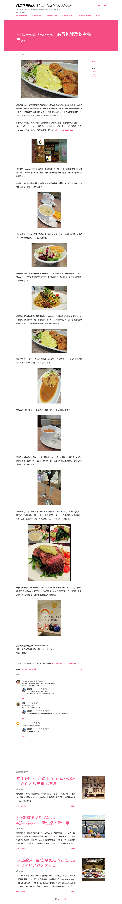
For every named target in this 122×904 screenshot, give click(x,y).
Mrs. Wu (24, 681)
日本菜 (94, 72)
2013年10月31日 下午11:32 (35, 681)
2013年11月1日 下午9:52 (43, 689)
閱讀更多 (73, 806)
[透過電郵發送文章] (35, 670)
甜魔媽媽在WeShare (85, 15)
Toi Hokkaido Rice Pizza (63, 130)
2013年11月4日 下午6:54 (43, 729)
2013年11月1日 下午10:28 (36, 723)
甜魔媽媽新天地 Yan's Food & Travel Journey (44, 5)
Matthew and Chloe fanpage (63, 663)
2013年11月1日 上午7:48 (34, 703)
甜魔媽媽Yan (30, 689)
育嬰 (93, 74)
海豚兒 (23, 703)
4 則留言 (22, 891)
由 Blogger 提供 (62, 899)
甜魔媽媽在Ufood (37, 15)
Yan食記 (94, 77)
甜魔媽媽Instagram (21, 15)
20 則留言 (23, 806)
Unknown (24, 723)
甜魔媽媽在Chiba (52, 15)
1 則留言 (22, 849)
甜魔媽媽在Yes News (68, 15)
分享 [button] (93, 61)
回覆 (23, 699)
